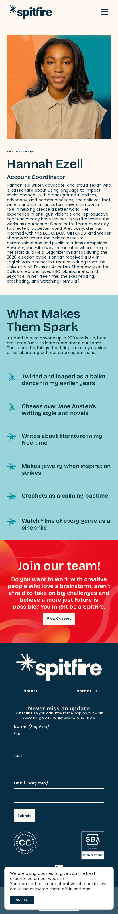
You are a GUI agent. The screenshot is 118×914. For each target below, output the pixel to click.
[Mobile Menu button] (104, 12)
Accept (22, 900)
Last (18, 756)
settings (82, 889)
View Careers (59, 619)
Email (31, 783)
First (18, 734)
